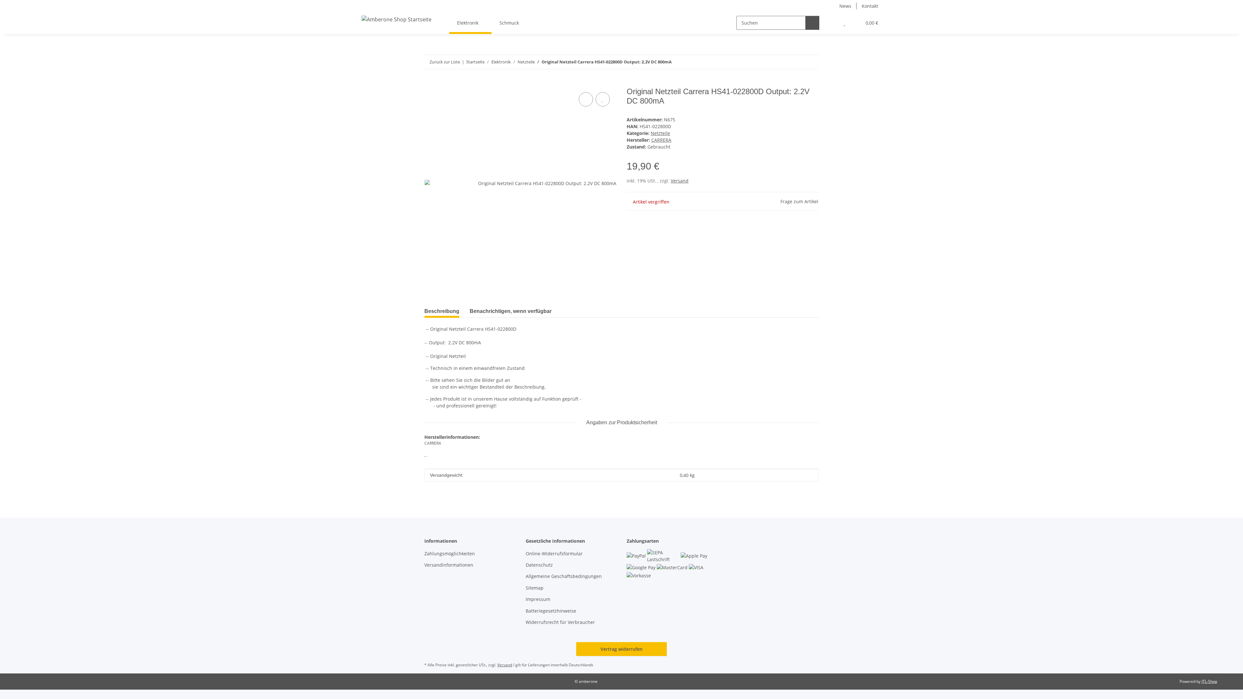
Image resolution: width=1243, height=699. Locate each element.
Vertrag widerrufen (621, 649)
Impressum (538, 599)
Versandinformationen (448, 565)
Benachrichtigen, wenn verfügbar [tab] (511, 311)
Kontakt (870, 6)
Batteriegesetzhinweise (551, 611)
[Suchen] (812, 23)
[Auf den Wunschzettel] (603, 99)
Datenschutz (539, 565)
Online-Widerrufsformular (554, 553)
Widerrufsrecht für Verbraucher (560, 622)
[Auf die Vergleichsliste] (586, 99)
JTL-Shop (1209, 681)
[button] (831, 23)
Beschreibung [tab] (441, 311)
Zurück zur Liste (445, 62)
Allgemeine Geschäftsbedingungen (564, 576)
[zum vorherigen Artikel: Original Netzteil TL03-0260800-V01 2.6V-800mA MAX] (798, 62)
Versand (680, 181)
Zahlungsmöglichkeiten (449, 553)
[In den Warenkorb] (429, 83)
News (845, 6)
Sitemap (534, 588)
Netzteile (660, 133)
